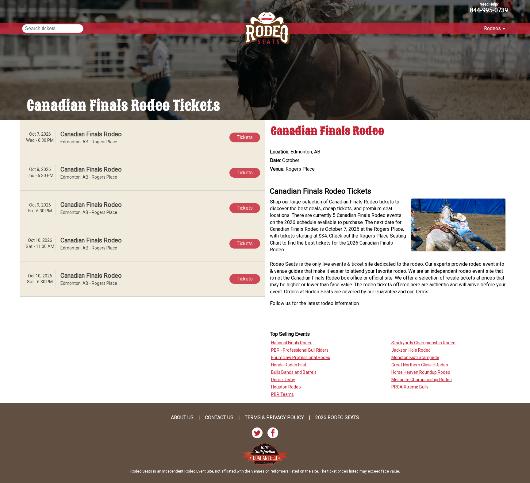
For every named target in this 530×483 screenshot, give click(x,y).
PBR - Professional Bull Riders (299, 350)
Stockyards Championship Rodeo (423, 342)
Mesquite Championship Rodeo (421, 379)
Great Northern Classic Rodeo (419, 364)
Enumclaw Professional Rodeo (300, 357)
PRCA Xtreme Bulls (409, 386)
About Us (182, 417)
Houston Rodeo (286, 386)
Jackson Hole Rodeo (411, 350)
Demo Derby (283, 379)
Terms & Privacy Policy (274, 417)
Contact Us (219, 417)
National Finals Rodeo (292, 342)
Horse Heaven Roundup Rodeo (420, 372)
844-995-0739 (489, 9)
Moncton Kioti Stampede (415, 357)
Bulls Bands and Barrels (294, 372)
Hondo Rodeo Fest (288, 364)
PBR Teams (282, 394)
